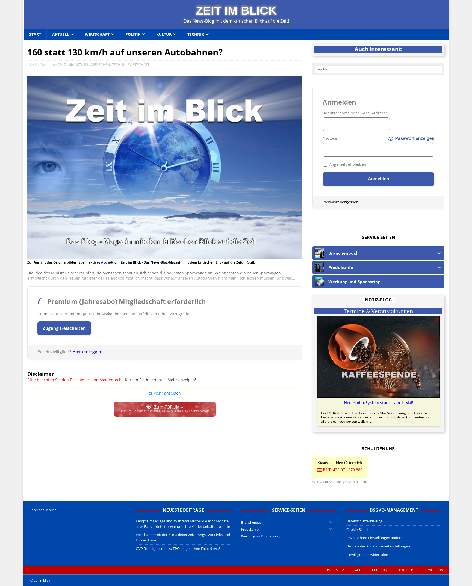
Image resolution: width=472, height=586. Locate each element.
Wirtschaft (97, 34)
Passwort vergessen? (341, 202)
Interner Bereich (43, 509)
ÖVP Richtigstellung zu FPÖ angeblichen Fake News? (178, 548)
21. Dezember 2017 (50, 64)
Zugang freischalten (64, 328)
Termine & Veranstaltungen (378, 311)
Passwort (331, 138)
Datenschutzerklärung (364, 521)
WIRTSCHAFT (138, 64)
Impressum (335, 570)
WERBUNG (435, 570)
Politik (132, 34)
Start (35, 34)
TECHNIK (119, 64)
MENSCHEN (100, 64)
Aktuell (60, 34)
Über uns (379, 570)
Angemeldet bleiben (347, 164)
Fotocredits (407, 570)
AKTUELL (82, 64)
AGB (358, 570)
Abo (104, 262)
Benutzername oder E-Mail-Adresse (355, 113)
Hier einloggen (87, 352)
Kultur (164, 34)
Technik (195, 34)
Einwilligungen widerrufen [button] (367, 554)
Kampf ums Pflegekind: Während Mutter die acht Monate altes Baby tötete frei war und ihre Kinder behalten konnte (183, 524)
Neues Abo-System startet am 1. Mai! (378, 402)
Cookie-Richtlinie (359, 529)
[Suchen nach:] (378, 69)
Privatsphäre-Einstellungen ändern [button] (374, 537)
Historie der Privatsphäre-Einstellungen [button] (378, 546)
